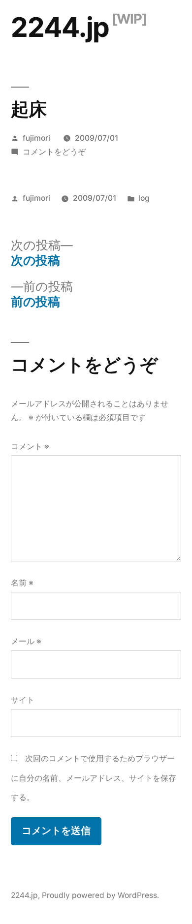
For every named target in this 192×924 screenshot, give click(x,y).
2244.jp (60, 27)
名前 (22, 582)
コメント (30, 446)
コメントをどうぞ (54, 151)
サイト (22, 700)
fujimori (36, 138)
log (144, 198)
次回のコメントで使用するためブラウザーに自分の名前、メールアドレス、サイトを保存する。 (93, 778)
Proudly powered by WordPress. (100, 895)
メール (26, 641)
